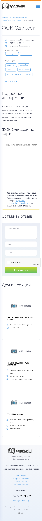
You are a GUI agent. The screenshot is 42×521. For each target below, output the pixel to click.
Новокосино (26, 54)
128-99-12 (21, 496)
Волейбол (10, 70)
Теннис (28, 75)
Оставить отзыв (11, 81)
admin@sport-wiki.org (21, 501)
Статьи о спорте (21, 482)
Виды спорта (21, 476)
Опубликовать (21, 270)
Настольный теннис (14, 75)
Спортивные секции (21, 479)
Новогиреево (12, 54)
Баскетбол (24, 65)
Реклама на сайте (21, 485)
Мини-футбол (24, 70)
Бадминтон (11, 65)
